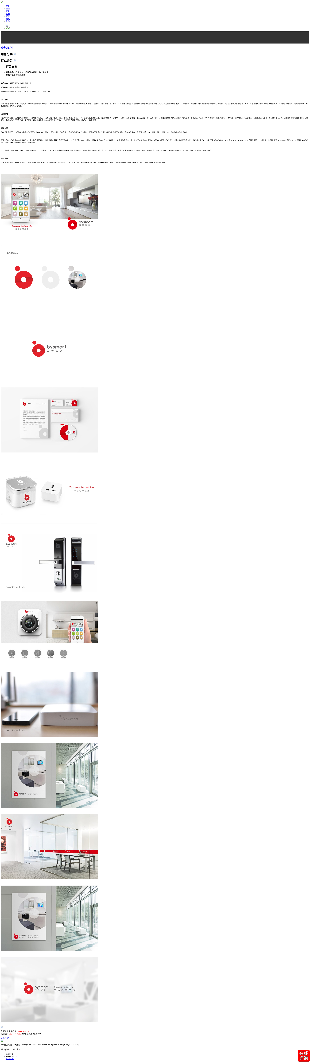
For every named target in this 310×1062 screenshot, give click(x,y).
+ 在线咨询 (5, 1038)
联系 (8, 21)
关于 (8, 9)
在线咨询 (10, 1059)
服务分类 (7, 54)
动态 (8, 19)
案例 (8, 14)
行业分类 (7, 60)
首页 (8, 6)
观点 (8, 16)
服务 (8, 11)
